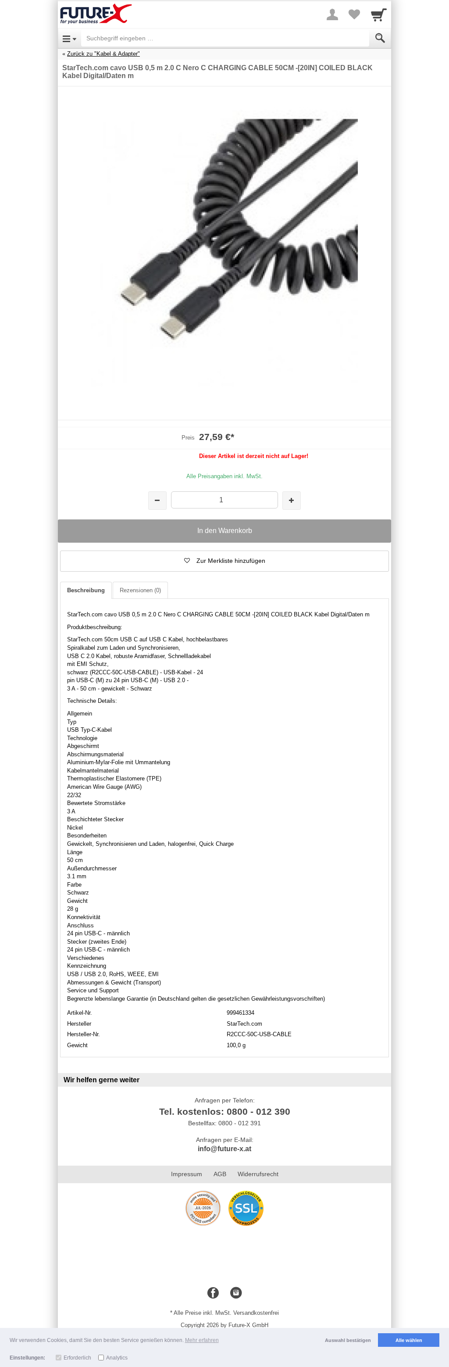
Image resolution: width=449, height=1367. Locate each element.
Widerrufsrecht (258, 1173)
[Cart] (379, 14)
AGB (220, 1173)
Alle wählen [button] (409, 1340)
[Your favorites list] (354, 14)
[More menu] (332, 14)
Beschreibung (86, 590)
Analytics (117, 1358)
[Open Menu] (69, 38)
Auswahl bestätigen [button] (348, 1340)
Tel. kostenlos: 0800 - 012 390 (224, 1111)
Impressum (186, 1173)
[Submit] (380, 38)
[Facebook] (213, 1293)
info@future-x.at (224, 1148)
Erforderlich (77, 1358)
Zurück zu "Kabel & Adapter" (103, 53)
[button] (224, 561)
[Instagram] (235, 1293)
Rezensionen (140, 590)
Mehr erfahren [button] (202, 1340)
